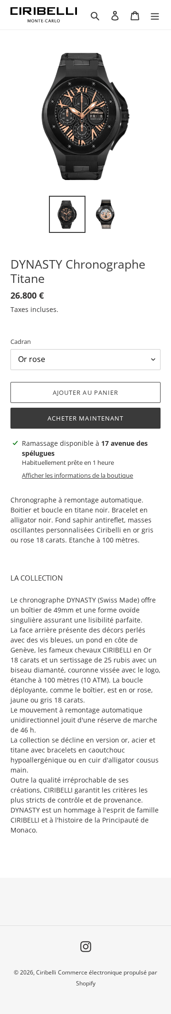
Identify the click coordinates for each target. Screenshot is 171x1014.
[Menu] (155, 15)
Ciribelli (46, 972)
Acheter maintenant (86, 418)
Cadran (20, 341)
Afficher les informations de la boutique (77, 475)
